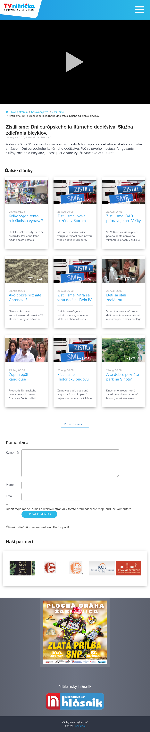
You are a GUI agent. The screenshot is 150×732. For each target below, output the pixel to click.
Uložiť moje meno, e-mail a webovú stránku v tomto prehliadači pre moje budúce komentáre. (69, 509)
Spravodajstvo (39, 112)
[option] (22, 568)
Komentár (12, 453)
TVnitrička (80, 726)
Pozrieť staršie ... (75, 424)
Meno (10, 485)
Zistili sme (58, 112)
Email (9, 496)
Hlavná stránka (19, 112)
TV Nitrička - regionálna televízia (21, 9)
